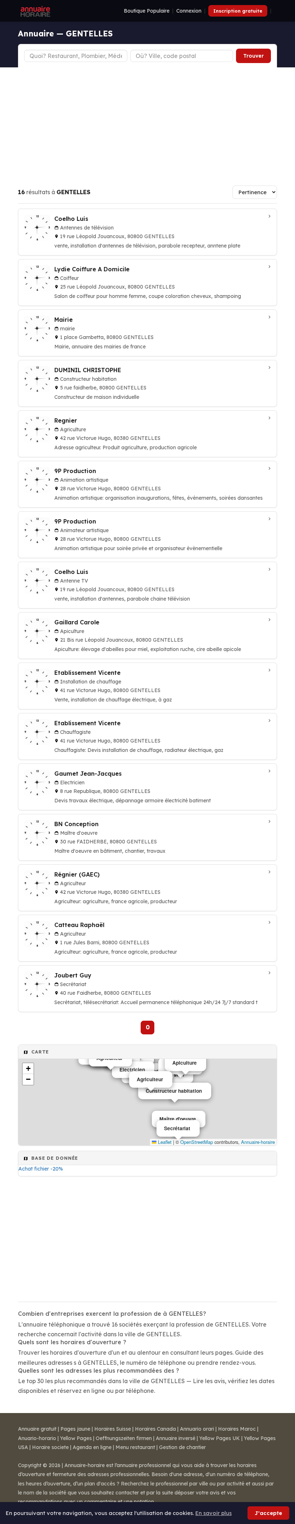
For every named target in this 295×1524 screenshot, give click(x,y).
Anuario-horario (37, 1438)
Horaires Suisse (112, 1429)
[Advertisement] (147, 121)
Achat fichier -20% (40, 1169)
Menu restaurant (135, 1447)
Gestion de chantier (182, 1447)
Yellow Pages (76, 1438)
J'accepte (268, 1513)
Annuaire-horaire (258, 1141)
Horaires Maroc (237, 1429)
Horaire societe (50, 1447)
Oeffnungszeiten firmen (124, 1438)
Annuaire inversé (175, 1438)
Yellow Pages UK (219, 1438)
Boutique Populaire (146, 11)
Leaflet (164, 1141)
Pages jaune (75, 1429)
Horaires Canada (155, 1429)
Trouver (253, 56)
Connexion (188, 11)
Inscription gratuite (237, 11)
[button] (28, 1068)
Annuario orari (197, 1429)
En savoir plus (213, 1513)
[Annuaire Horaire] (34, 10)
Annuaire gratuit (37, 1429)
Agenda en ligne (92, 1447)
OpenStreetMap (196, 1141)
